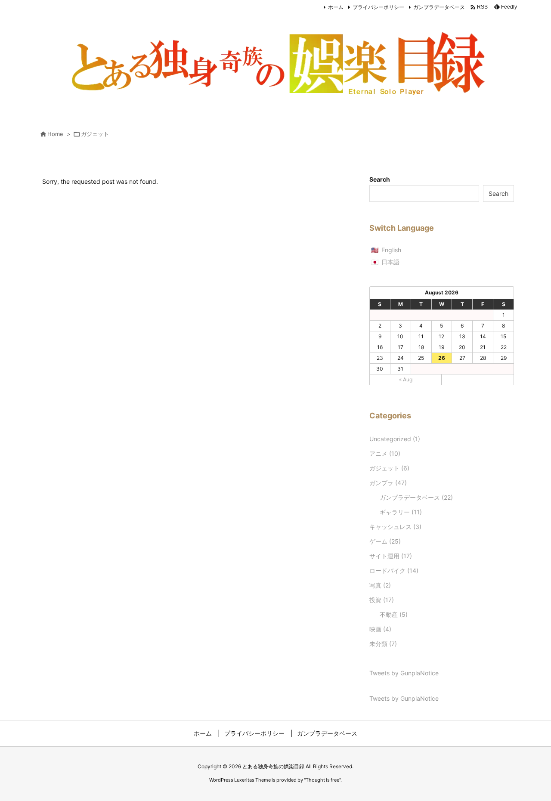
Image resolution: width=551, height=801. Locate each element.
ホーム (336, 7)
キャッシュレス (395, 526)
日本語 (390, 262)
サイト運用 (390, 556)
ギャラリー (401, 512)
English (391, 250)
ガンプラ (388, 482)
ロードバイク (393, 570)
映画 (380, 629)
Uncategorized (394, 438)
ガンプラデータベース (439, 7)
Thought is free (322, 780)
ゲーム (385, 541)
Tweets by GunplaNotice (404, 673)
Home (55, 133)
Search (379, 179)
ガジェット (389, 468)
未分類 (383, 643)
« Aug (405, 379)
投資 (381, 599)
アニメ (384, 453)
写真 (380, 585)
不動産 (394, 614)
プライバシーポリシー (378, 7)
